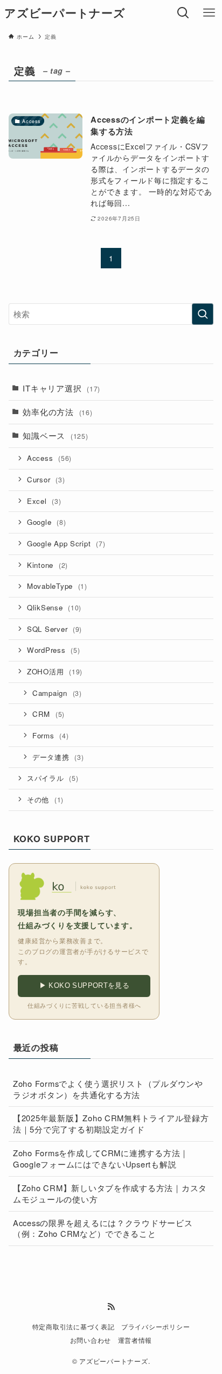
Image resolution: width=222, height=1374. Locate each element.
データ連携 (58, 757)
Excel (44, 501)
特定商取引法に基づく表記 (73, 1327)
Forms (50, 735)
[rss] (111, 1307)
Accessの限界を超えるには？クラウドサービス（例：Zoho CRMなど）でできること (103, 1228)
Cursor (46, 479)
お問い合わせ (90, 1340)
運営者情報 (135, 1340)
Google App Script (66, 543)
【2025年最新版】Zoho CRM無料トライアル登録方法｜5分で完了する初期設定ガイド (111, 1123)
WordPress (53, 650)
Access (49, 458)
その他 (45, 799)
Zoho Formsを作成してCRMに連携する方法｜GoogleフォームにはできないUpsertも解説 (101, 1158)
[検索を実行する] (202, 314)
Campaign (57, 693)
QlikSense (54, 607)
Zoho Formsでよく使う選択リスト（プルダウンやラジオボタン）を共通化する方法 (108, 1089)
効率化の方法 (57, 411)
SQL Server (54, 629)
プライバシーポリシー (155, 1327)
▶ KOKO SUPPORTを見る (84, 985)
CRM (48, 714)
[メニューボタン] (209, 13)
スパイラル (53, 778)
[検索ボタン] (183, 13)
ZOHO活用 (54, 671)
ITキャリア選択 (61, 388)
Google (46, 522)
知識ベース (55, 435)
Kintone (47, 565)
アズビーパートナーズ (64, 13)
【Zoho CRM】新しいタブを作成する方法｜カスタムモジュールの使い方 (110, 1193)
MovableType (57, 586)
